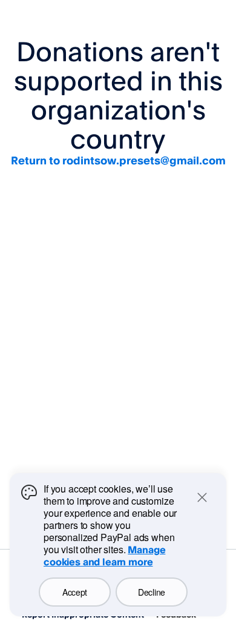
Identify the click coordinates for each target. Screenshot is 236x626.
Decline (151, 592)
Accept (74, 592)
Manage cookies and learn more (104, 556)
